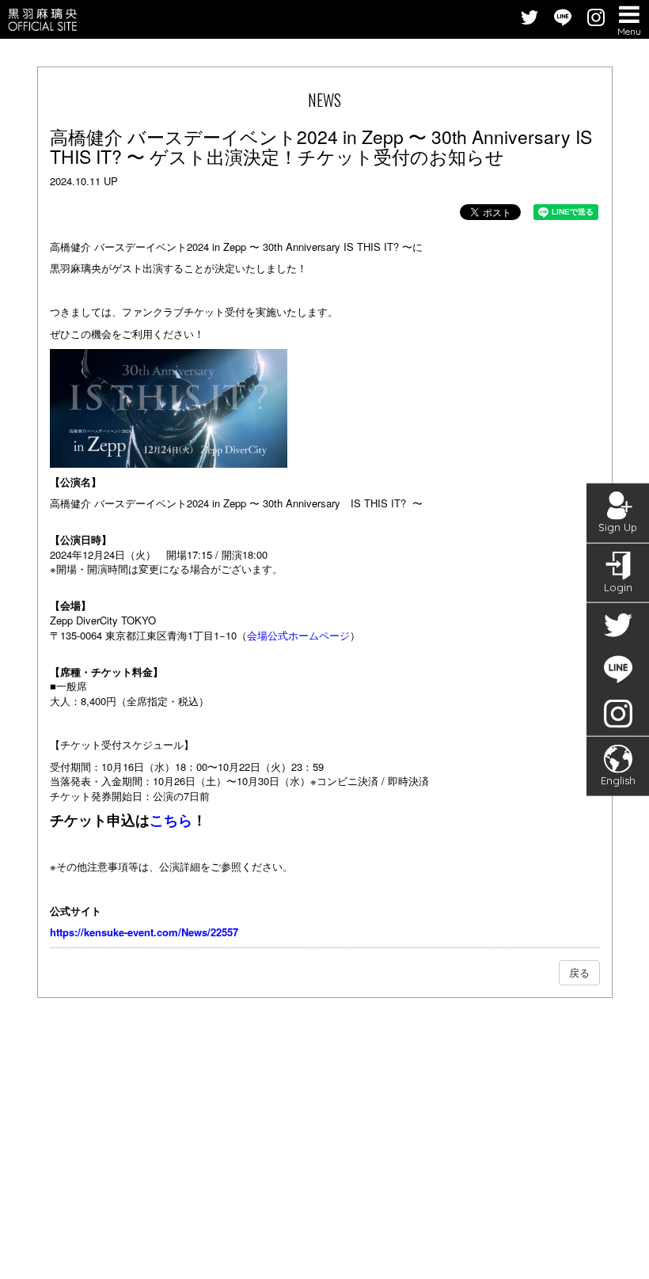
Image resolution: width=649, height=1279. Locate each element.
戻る (579, 972)
